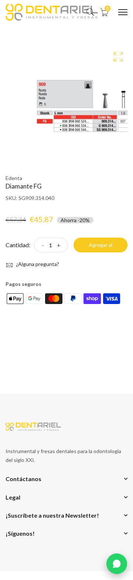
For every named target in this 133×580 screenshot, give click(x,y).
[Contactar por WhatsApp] (116, 563)
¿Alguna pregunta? (37, 264)
